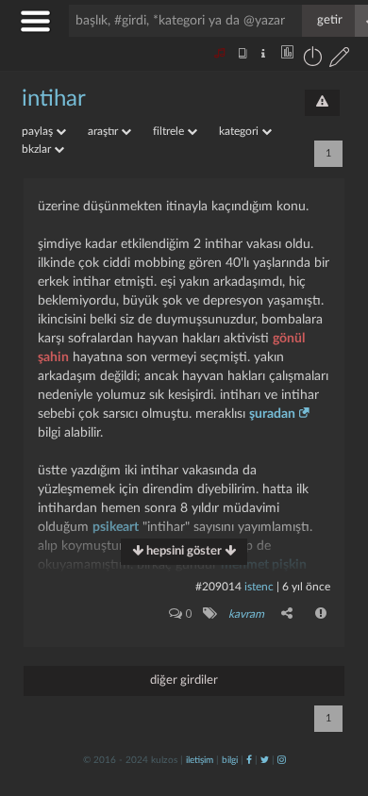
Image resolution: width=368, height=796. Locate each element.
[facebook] (249, 760)
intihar (54, 99)
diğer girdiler (184, 680)
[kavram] (209, 613)
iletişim (199, 760)
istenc (259, 586)
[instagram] (281, 760)
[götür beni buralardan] (335, 700)
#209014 (218, 586)
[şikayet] (321, 613)
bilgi (230, 760)
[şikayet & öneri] (322, 103)
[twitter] (264, 760)
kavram (246, 614)
